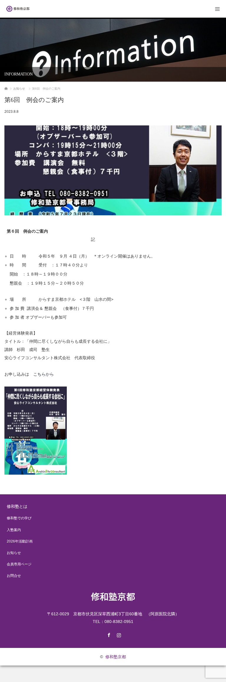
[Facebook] (108, 634)
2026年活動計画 (20, 541)
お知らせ (14, 553)
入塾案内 (14, 530)
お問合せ (14, 576)
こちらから (43, 374)
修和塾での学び (19, 518)
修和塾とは (17, 506)
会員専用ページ (19, 564)
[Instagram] (118, 634)
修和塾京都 (113, 596)
